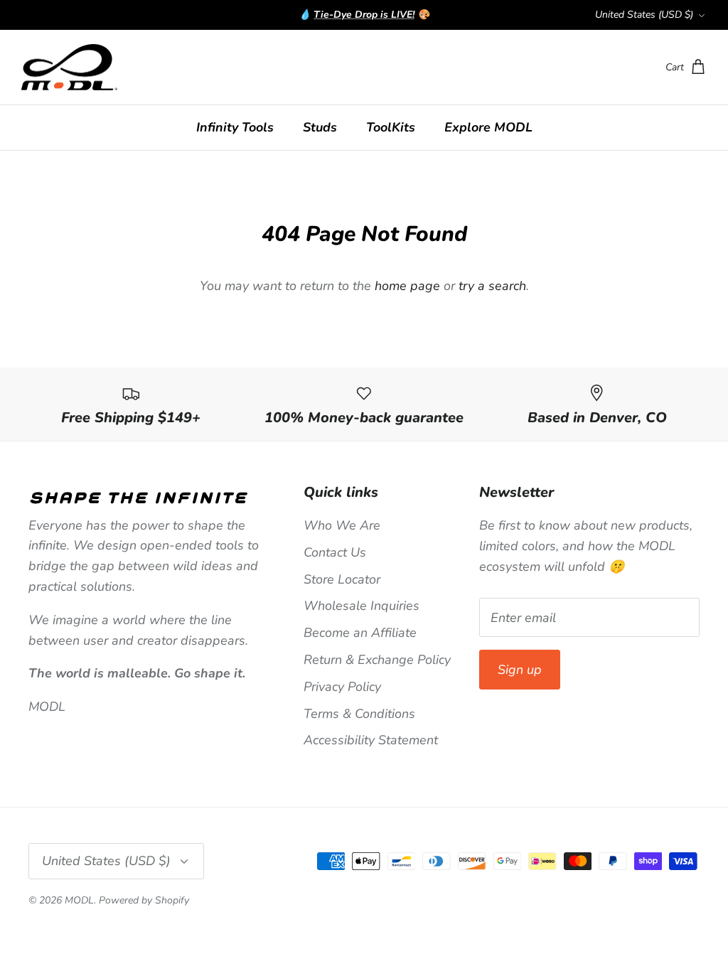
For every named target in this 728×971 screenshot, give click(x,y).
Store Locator (342, 579)
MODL (79, 900)
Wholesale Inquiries (361, 605)
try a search (492, 285)
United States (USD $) (644, 14)
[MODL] (69, 67)
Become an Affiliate (360, 632)
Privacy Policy (342, 686)
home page (407, 285)
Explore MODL (488, 127)
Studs (320, 127)
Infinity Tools (235, 127)
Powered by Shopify (144, 900)
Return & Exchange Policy (377, 659)
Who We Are (342, 525)
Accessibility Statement (371, 740)
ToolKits (390, 127)
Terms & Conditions (359, 713)
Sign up (520, 669)
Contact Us (335, 552)
